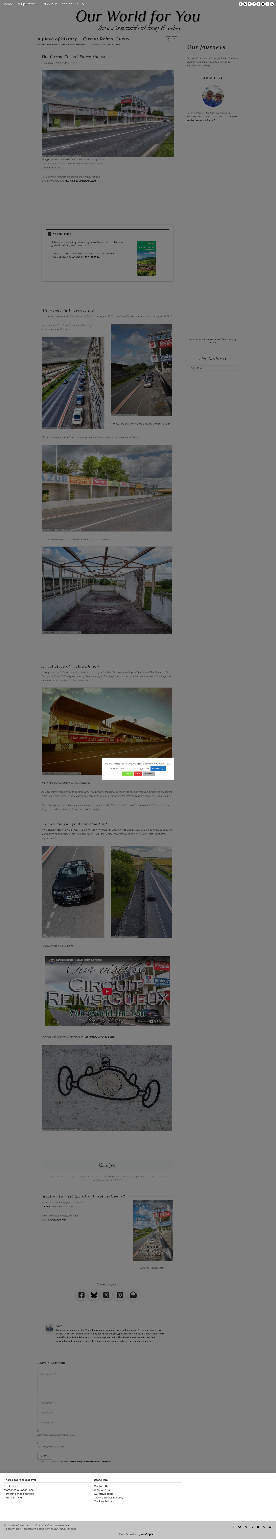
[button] (83, 4)
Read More (149, 773)
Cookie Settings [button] (158, 768)
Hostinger (147, 1534)
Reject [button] (137, 773)
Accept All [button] (127, 773)
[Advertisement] (202, 1497)
